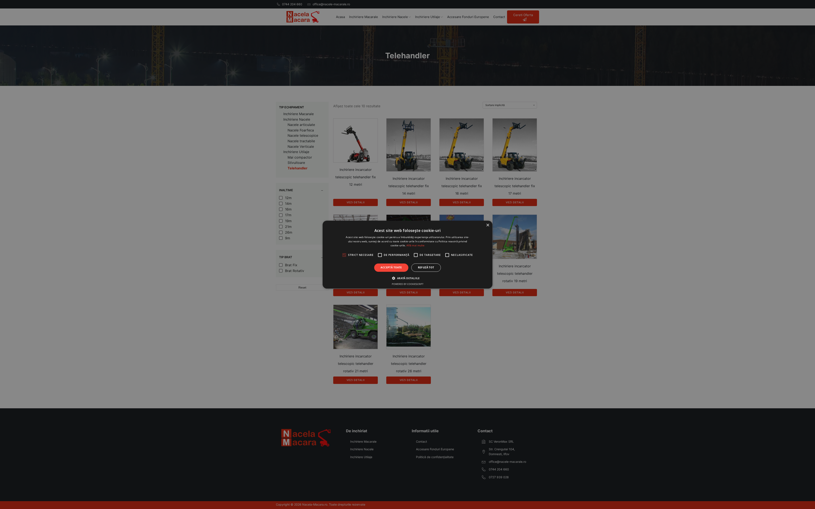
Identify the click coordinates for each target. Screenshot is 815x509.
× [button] (487, 225)
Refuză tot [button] (426, 267)
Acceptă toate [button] (391, 267)
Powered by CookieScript (407, 284)
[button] (407, 278)
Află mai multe (415, 245)
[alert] (407, 254)
